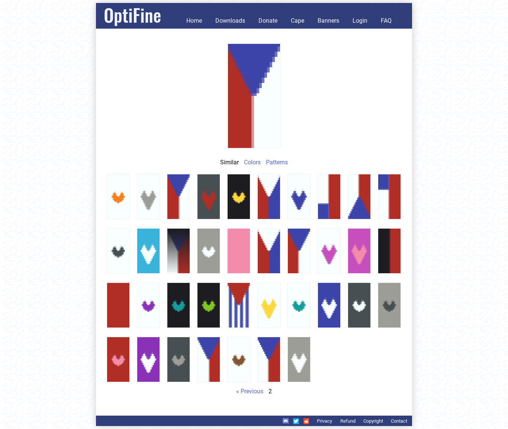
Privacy (324, 421)
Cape (297, 20)
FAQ (386, 20)
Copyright (373, 421)
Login (360, 20)
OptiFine (132, 14)
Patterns (277, 162)
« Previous (249, 391)
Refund (348, 421)
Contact (399, 421)
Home (194, 20)
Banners (328, 20)
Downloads (230, 20)
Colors (252, 162)
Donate (267, 20)
